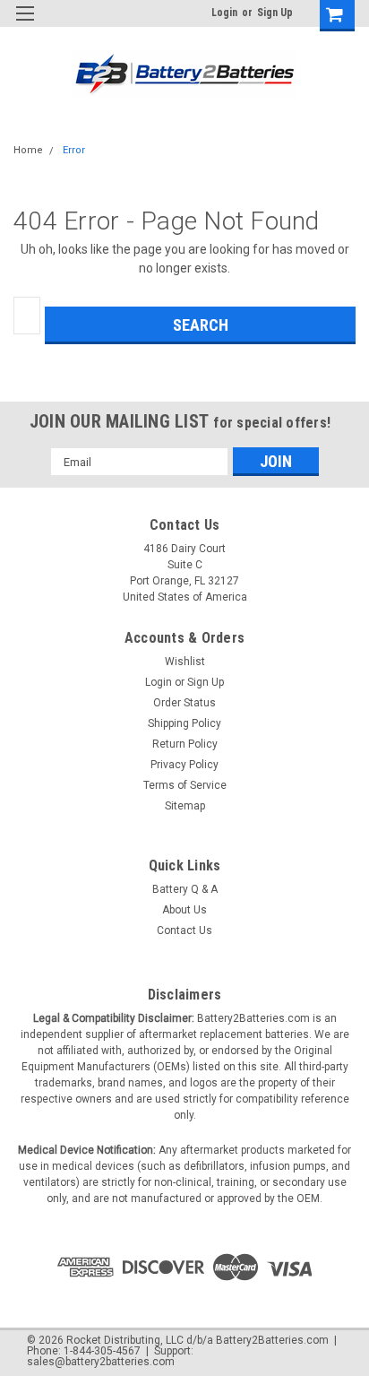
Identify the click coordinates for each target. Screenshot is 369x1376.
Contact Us (184, 930)
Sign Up (275, 12)
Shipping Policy (184, 723)
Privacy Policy (184, 764)
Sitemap (185, 806)
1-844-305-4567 (102, 1351)
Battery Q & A (185, 889)
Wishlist (185, 661)
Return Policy (185, 744)
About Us (184, 910)
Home (28, 150)
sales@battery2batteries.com (101, 1361)
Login (224, 12)
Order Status (184, 703)
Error (74, 150)
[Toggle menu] (24, 24)
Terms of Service (185, 785)
